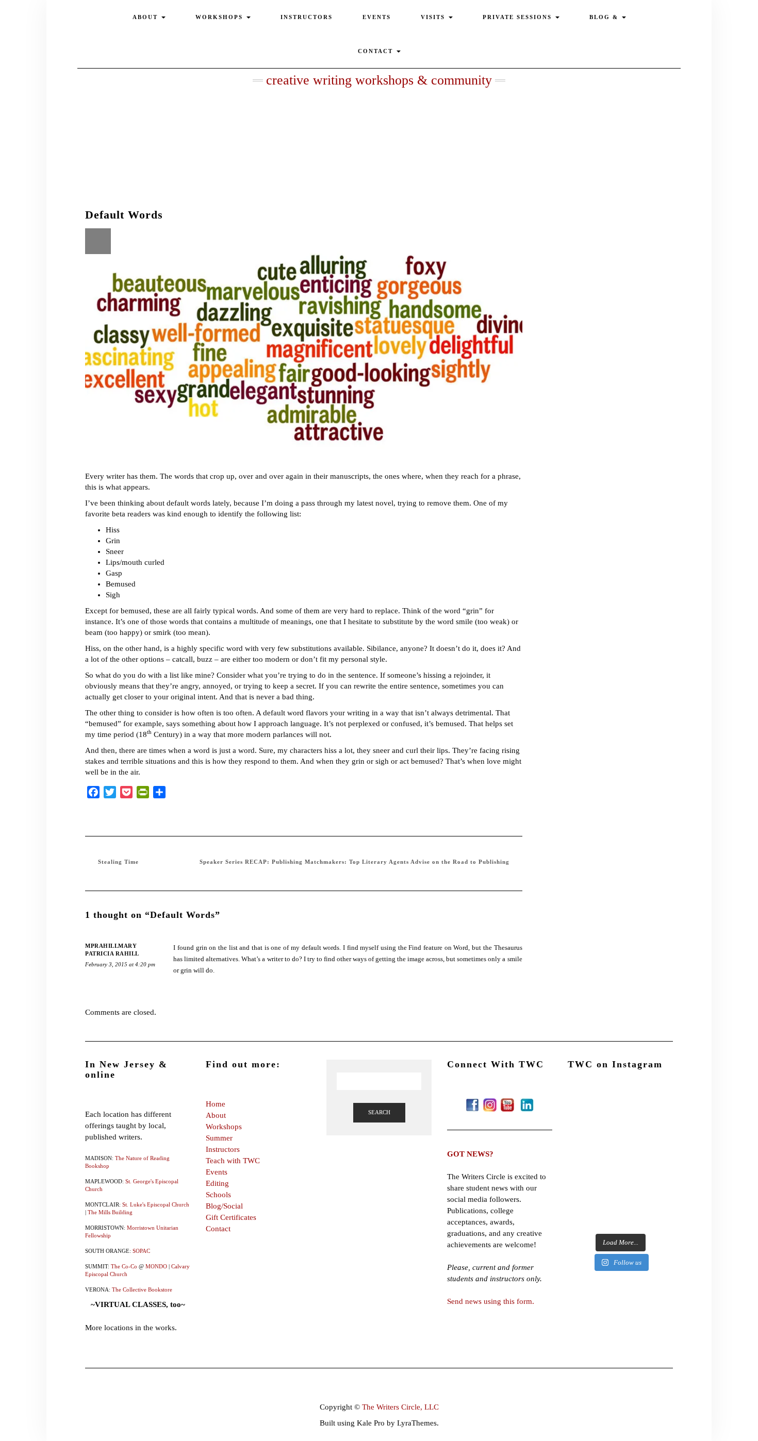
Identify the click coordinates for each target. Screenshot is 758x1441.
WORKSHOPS (220, 17)
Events (216, 1172)
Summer (219, 1138)
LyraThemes (417, 1423)
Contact (218, 1229)
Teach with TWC (233, 1161)
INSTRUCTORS (307, 17)
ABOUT (146, 17)
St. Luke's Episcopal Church (155, 1204)
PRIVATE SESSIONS (518, 17)
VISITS (434, 17)
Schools (218, 1195)
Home (215, 1104)
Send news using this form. (490, 1301)
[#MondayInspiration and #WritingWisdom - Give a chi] (620, 1133)
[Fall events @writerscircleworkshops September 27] (620, 1195)
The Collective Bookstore (142, 1289)
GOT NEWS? (470, 1154)
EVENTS (376, 17)
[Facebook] (472, 1104)
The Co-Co (124, 1266)
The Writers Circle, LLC (400, 1407)
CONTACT (377, 51)
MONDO (156, 1266)
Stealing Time (118, 862)
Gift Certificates (231, 1217)
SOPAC (141, 1251)
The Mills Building (110, 1212)
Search (379, 1112)
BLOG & (605, 17)
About (216, 1115)
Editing (217, 1183)
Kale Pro (371, 1423)
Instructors (223, 1149)
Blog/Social (224, 1206)
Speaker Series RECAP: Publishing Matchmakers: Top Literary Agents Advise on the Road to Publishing (354, 862)
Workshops (224, 1126)
